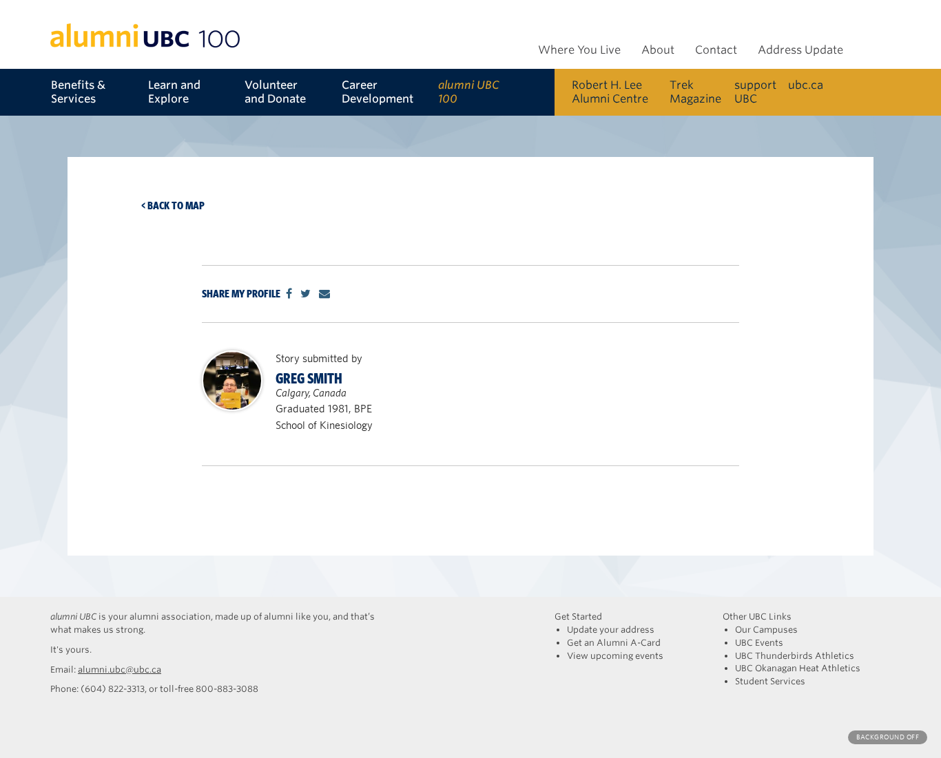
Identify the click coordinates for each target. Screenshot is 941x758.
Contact (716, 49)
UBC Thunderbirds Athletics (794, 656)
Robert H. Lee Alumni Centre (610, 91)
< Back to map (173, 205)
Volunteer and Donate (275, 91)
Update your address (610, 629)
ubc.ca (805, 85)
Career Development (377, 91)
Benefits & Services (78, 91)
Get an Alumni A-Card (614, 643)
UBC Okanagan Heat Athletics (797, 668)
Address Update (800, 49)
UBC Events (759, 643)
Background (887, 737)
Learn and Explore (174, 91)
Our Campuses (766, 629)
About (657, 49)
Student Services (770, 681)
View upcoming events (615, 656)
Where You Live (579, 49)
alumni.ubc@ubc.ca (119, 669)
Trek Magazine (695, 91)
